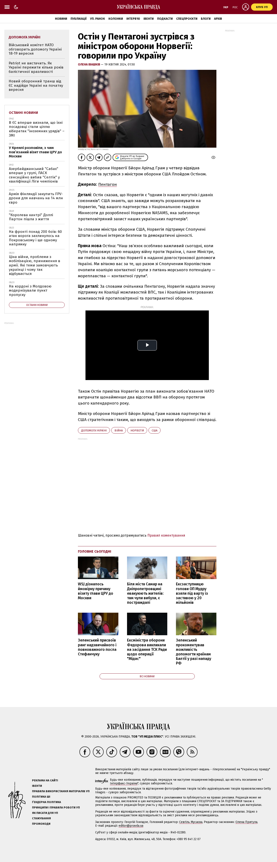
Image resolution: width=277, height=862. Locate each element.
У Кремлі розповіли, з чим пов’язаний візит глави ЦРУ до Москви (35, 151)
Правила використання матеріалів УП (61, 791)
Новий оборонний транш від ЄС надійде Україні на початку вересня (36, 85)
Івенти (148, 19)
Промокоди (41, 823)
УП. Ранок (97, 19)
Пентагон (107, 184)
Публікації (79, 19)
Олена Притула (246, 822)
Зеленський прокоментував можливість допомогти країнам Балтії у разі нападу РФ (193, 652)
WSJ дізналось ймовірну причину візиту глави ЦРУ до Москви (95, 591)
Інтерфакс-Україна (123, 783)
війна (118, 430)
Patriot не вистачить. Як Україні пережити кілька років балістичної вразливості (36, 67)
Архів (218, 19)
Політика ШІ (41, 796)
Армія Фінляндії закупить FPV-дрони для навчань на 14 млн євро (36, 198)
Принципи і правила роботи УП (56, 807)
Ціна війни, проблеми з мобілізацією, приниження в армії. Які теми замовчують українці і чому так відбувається (34, 265)
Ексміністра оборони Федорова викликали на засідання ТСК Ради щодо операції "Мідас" (147, 649)
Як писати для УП (45, 813)
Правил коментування (166, 535)
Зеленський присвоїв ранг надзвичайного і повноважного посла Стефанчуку (97, 647)
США (154, 430)
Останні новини (23, 113)
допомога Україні (94, 430)
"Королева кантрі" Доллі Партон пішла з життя (31, 217)
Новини (61, 19)
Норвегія (137, 430)
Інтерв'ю (133, 19)
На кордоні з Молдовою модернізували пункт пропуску (30, 290)
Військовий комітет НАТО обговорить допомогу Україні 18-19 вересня (35, 49)
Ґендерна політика (46, 802)
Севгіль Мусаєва (190, 822)
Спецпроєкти (186, 19)
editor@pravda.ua (131, 826)
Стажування (41, 818)
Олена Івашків (89, 64)
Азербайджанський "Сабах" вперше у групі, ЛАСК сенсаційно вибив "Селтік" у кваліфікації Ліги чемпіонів (34, 175)
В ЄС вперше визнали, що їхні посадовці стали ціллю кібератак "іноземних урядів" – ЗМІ (36, 129)
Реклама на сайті (45, 780)
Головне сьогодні (94, 551)
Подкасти (165, 19)
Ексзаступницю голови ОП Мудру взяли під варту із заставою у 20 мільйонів (192, 593)
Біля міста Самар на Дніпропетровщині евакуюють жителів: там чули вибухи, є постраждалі (145, 593)
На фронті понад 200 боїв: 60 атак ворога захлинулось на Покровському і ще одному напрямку (35, 238)
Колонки (115, 19)
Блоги (206, 19)
